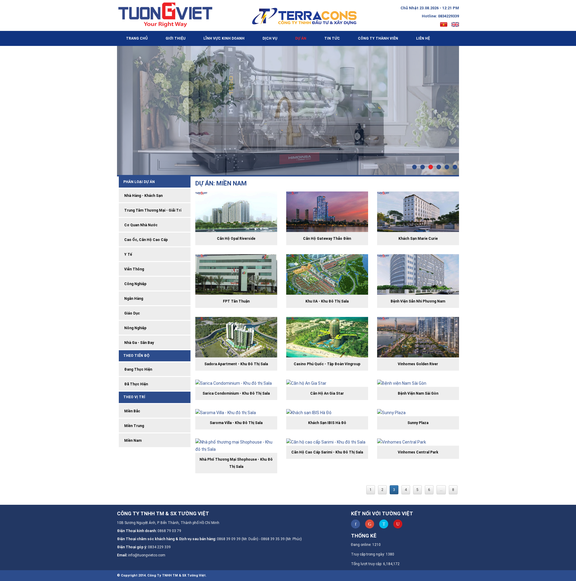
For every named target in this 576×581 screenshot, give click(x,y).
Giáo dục (131, 313)
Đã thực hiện (135, 384)
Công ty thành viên (378, 38)
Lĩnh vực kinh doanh (223, 38)
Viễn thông (133, 269)
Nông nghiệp (134, 328)
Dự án (300, 38)
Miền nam (132, 440)
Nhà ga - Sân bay (138, 343)
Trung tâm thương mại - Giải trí (152, 210)
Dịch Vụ (269, 38)
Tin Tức (332, 38)
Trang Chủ (137, 38)
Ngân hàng (133, 299)
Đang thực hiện (137, 369)
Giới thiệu (175, 38)
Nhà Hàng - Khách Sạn (143, 196)
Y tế (127, 254)
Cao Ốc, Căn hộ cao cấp (145, 240)
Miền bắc (131, 411)
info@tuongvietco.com (146, 555)
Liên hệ (423, 38)
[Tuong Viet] (168, 14)
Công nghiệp (134, 284)
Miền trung (133, 426)
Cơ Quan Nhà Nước (140, 225)
